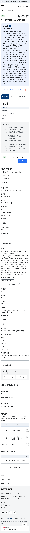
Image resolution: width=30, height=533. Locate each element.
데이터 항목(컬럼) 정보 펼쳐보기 (9, 284)
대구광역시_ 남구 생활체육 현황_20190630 (13, 460)
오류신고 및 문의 (5, 178)
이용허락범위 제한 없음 (7, 406)
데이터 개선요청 (5, 175)
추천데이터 (22, 96)
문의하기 (3, 507)
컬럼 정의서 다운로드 (7, 280)
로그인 (19, 6)
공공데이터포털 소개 (20, 518)
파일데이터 (5, 97)
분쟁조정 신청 (5, 505)
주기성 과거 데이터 (6, 118)
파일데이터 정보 (6, 107)
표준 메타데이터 (6, 110)
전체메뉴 (25, 6)
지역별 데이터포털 (5, 479)
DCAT (20, 377)
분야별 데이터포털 (5, 484)
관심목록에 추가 (6, 90)
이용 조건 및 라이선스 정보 (8, 113)
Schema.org (8, 377)
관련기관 (3, 475)
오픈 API (13, 96)
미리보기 (4, 116)
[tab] (5, 96)
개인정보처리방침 (10, 518)
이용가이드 (4, 502)
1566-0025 (9, 496)
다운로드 (21, 161)
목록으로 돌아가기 (15, 468)
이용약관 (3, 518)
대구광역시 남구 (5, 203)
